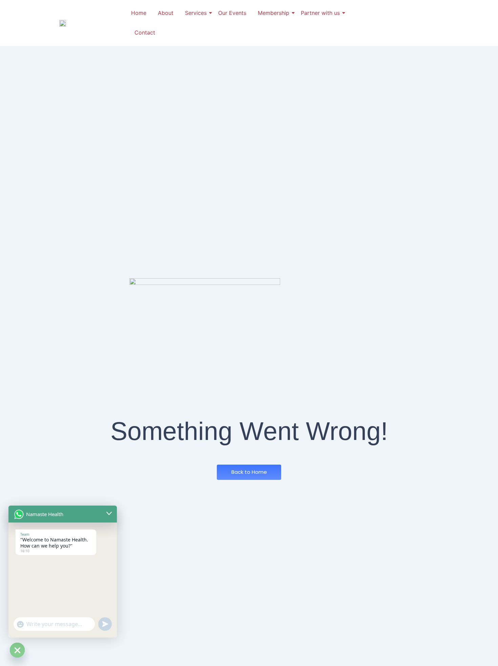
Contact (144, 32)
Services (196, 12)
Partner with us (320, 12)
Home (138, 12)
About (165, 12)
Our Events (232, 12)
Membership (273, 12)
